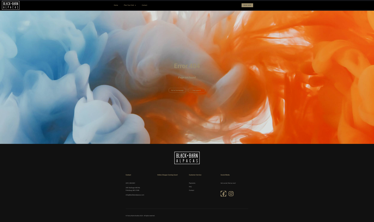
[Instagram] (231, 193)
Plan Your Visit (129, 5)
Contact (144, 5)
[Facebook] (223, 193)
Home (116, 5)
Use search (197, 90)
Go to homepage (177, 90)
